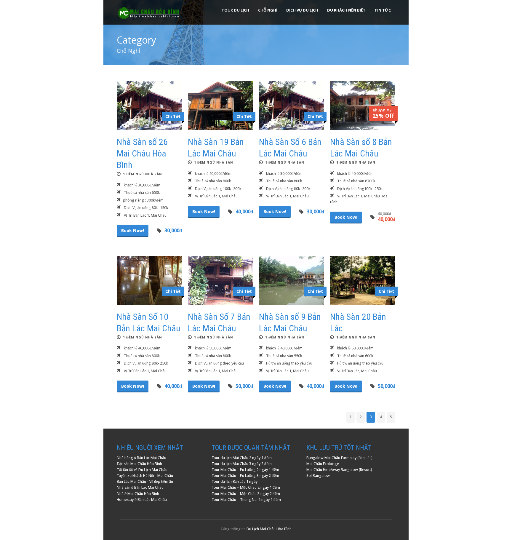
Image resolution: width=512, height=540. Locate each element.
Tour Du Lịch (235, 10)
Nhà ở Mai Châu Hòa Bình (138, 493)
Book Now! (132, 230)
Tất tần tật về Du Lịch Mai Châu (142, 469)
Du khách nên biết (346, 10)
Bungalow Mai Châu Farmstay (331, 458)
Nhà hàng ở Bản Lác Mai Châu (141, 458)
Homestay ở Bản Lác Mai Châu (142, 499)
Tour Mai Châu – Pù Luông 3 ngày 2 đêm (245, 475)
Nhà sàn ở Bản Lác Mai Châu (140, 487)
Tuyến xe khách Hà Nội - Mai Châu (145, 475)
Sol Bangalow (318, 475)
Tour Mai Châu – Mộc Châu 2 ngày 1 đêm (246, 487)
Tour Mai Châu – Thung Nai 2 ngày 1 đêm (246, 499)
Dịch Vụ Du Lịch (302, 10)
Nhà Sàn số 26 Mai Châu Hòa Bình (142, 153)
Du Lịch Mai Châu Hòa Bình (269, 529)
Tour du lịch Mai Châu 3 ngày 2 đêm (242, 463)
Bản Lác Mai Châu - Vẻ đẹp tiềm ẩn (145, 481)
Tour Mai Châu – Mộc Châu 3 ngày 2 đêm (246, 493)
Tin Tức (383, 10)
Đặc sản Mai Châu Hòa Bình (139, 463)
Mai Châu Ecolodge (322, 463)
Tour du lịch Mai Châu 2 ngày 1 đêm (242, 458)
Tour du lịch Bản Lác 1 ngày (234, 481)
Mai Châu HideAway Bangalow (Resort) (339, 469)
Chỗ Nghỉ (267, 10)
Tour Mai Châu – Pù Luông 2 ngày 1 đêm (245, 469)
